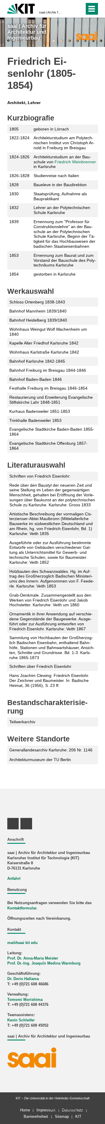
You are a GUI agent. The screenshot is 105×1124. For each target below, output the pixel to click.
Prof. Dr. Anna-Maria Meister (32, 958)
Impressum (45, 1110)
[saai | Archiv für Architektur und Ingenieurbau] (86, 35)
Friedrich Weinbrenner (75, 161)
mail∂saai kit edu (22, 943)
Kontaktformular (21, 908)
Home (25, 1110)
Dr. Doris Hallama (23, 979)
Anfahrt (13, 879)
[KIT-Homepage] (21, 8)
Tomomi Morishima (25, 1000)
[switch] (69, 9)
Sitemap (62, 1116)
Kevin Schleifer (21, 1020)
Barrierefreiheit (36, 1116)
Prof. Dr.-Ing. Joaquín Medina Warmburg (43, 963)
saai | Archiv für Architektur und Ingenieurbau (50, 12)
